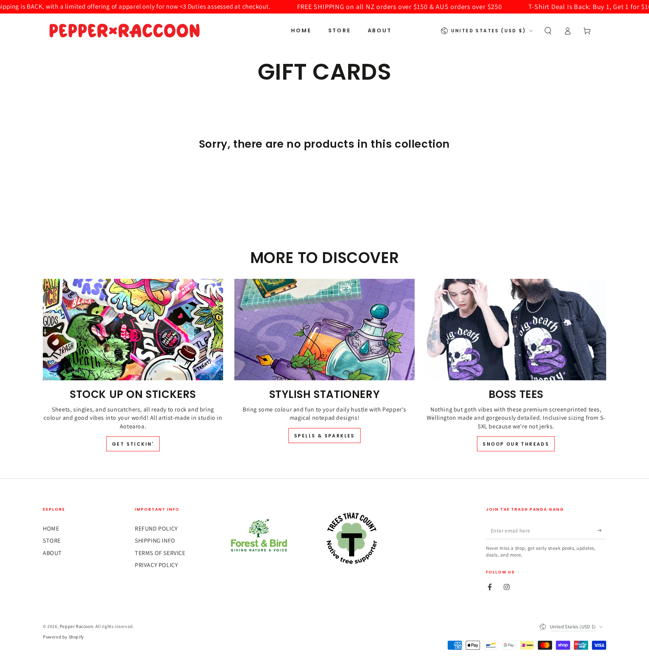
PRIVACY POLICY (156, 565)
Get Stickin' (133, 444)
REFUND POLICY (156, 528)
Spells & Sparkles (324, 436)
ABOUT (52, 553)
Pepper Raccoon (76, 626)
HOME (51, 528)
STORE (52, 541)
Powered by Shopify (63, 637)
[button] (548, 31)
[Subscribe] (602, 530)
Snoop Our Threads (516, 444)
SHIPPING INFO (155, 541)
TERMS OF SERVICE (160, 553)
